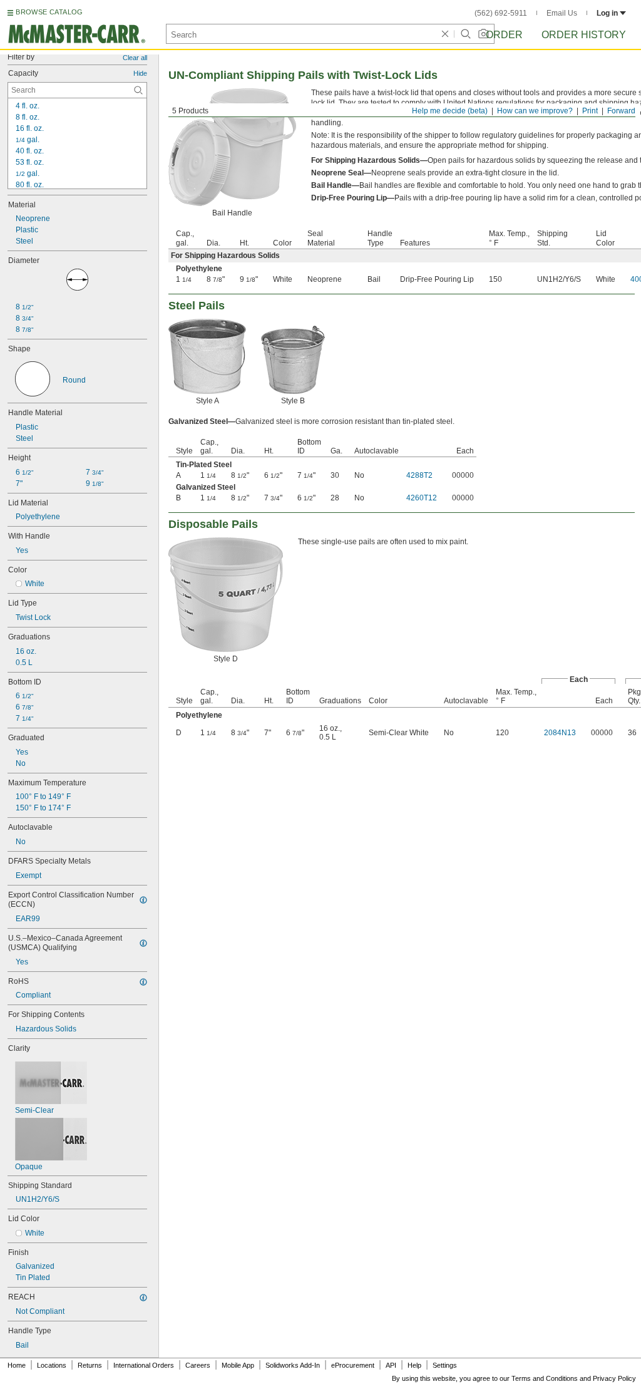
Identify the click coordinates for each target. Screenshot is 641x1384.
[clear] (445, 34)
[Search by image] (483, 34)
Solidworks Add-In (292, 1365)
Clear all (135, 57)
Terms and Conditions (544, 1378)
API (391, 1365)
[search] (138, 90)
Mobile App (238, 1365)
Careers (197, 1365)
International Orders (143, 1365)
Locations (51, 1365)
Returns (90, 1365)
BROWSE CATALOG (49, 12)
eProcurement (352, 1365)
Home (17, 1365)
